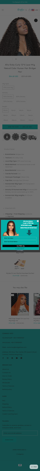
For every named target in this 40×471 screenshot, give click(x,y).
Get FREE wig (20, 246)
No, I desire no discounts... (20, 248)
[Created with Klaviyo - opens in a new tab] (20, 250)
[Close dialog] (38, 221)
